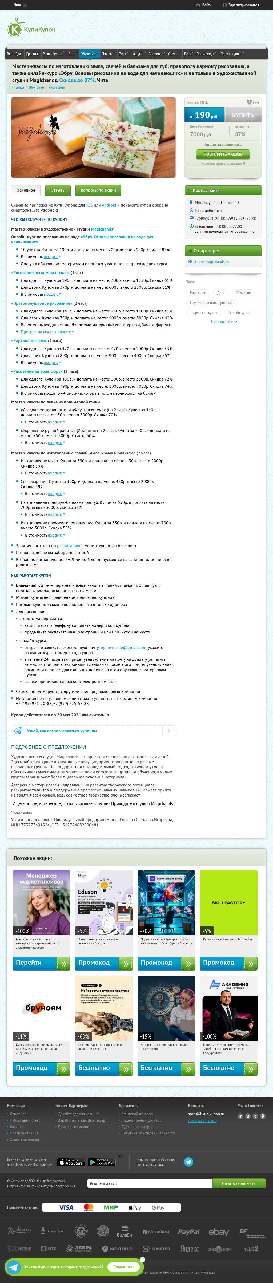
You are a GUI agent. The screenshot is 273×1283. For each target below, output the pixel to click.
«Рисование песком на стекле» (40, 272)
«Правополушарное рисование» (41, 303)
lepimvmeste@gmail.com (122, 647)
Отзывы (58, 190)
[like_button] (249, 102)
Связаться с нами (202, 1120)
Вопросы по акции (98, 190)
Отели (174, 53)
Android (109, 205)
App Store (71, 1162)
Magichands (102, 229)
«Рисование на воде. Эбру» (37, 371)
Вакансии (18, 1126)
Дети (189, 53)
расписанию (68, 545)
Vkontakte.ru (248, 1116)
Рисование (198, 293)
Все (10, 53)
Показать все (222, 321)
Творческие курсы (203, 312)
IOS (90, 205)
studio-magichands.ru (211, 261)
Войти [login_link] (206, 5)
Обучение (90, 53)
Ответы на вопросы (26, 1139)
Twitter (255, 1116)
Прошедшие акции (73, 1126)
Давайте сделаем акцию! (78, 1113)
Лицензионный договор (141, 1120)
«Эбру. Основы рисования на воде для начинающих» (82, 239)
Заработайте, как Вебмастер (81, 1120)
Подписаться (123, 1266)
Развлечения (54, 53)
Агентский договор (137, 1113)
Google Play (102, 1162)
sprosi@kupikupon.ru (206, 1113)
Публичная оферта (137, 1126)
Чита (17, 5)
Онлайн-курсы (239, 312)
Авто (73, 53)
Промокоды (207, 53)
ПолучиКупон (232, 53)
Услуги (139, 53)
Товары (109, 53)
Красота (33, 53)
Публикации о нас (25, 1120)
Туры (124, 53)
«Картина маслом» (29, 340)
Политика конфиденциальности (148, 1133)
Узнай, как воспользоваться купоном (62, 731)
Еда (19, 53)
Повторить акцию (223, 154)
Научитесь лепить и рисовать (212, 302)
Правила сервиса (24, 1133)
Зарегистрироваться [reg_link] (243, 5)
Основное (26, 190)
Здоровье (157, 53)
